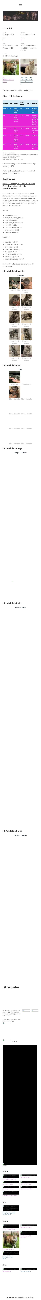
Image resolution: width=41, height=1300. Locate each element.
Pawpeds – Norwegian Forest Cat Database (19, 184)
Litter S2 (16, 173)
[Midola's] (20, 20)
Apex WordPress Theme (14, 1298)
